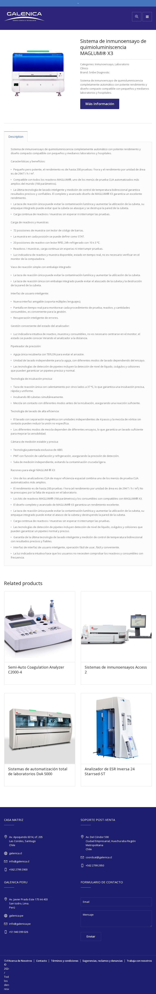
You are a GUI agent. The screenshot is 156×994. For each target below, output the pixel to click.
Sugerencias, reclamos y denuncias (102, 961)
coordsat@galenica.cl (99, 857)
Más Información (99, 103)
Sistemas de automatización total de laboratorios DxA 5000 (37, 771)
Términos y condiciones (64, 961)
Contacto (41, 961)
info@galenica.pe (20, 924)
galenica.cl (15, 853)
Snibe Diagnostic (99, 72)
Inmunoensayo (104, 64)
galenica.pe (16, 915)
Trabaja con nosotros (139, 961)
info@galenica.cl (19, 861)
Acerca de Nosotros (20, 961)
